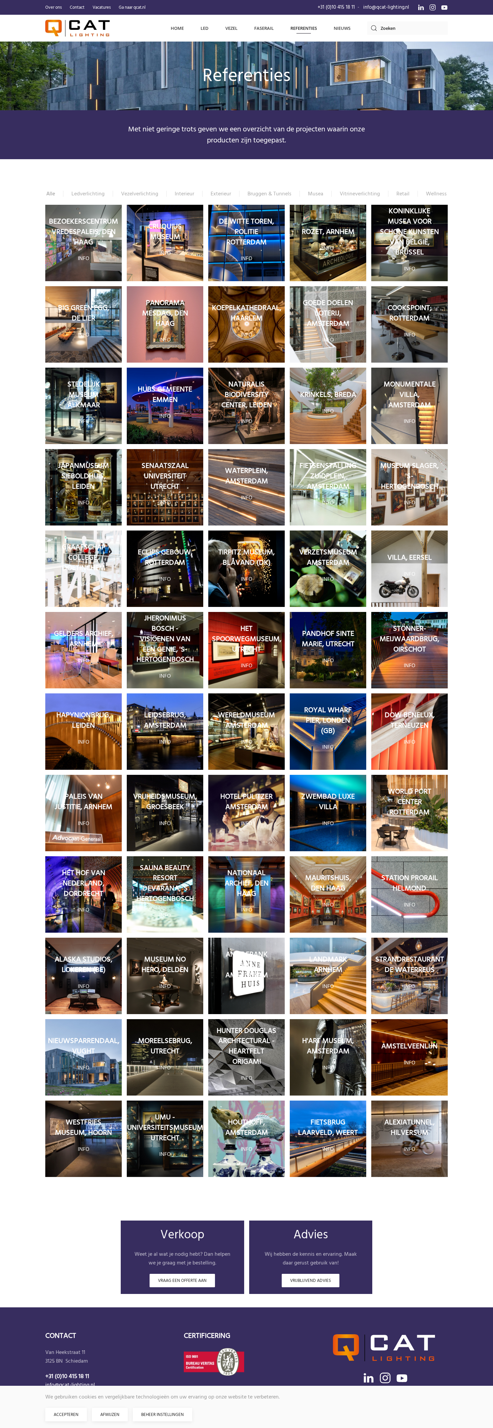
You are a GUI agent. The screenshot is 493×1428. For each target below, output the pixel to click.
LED (205, 28)
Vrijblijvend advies (310, 1281)
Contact (77, 7)
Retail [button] (402, 193)
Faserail (264, 28)
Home (177, 28)
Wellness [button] (436, 193)
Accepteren (66, 1415)
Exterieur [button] (221, 193)
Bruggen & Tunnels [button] (269, 193)
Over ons (53, 7)
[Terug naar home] (77, 28)
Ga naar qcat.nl (132, 7)
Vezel (231, 28)
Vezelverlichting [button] (139, 193)
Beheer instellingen (162, 1415)
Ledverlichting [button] (88, 193)
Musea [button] (315, 193)
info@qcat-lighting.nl (386, 7)
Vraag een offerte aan (182, 1281)
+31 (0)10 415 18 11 (336, 7)
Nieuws (342, 28)
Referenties (303, 28)
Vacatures (102, 7)
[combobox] (407, 28)
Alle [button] (50, 193)
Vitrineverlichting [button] (360, 193)
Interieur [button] (184, 193)
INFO (83, 258)
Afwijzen (109, 1415)
